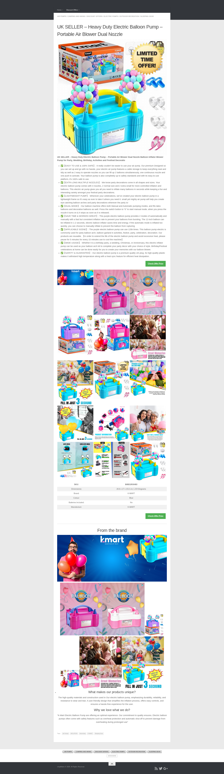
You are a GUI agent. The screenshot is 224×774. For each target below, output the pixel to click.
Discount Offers (72, 10)
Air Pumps (61, 16)
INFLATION (74, 733)
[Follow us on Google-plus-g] (165, 768)
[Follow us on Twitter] (160, 768)
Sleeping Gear (147, 16)
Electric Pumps (111, 16)
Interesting (83, 733)
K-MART (90, 733)
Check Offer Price (155, 264)
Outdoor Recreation (129, 16)
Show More (112, 756)
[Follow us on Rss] (156, 768)
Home (59, 10)
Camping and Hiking (76, 16)
